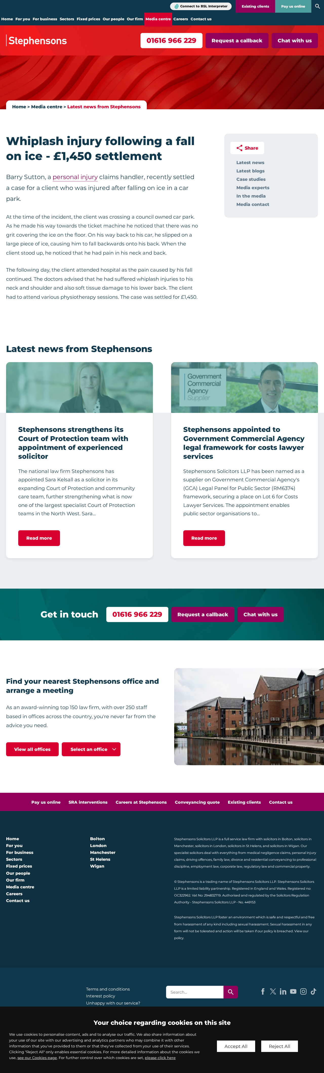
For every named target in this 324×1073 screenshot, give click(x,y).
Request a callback (237, 41)
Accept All (236, 1046)
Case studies (251, 179)
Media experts (252, 187)
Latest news (250, 162)
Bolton (97, 838)
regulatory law (255, 866)
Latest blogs (250, 170)
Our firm (135, 19)
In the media (251, 196)
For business (45, 19)
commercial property (292, 866)
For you (22, 19)
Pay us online (293, 6)
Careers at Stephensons (141, 802)
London (98, 845)
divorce (237, 859)
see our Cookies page (37, 1058)
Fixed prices (88, 19)
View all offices (32, 749)
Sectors (67, 19)
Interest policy (100, 996)
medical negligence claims (268, 853)
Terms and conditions (108, 989)
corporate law (231, 866)
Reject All (279, 1046)
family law (221, 859)
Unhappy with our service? (113, 1003)
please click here (160, 1058)
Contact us (201, 19)
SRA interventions (88, 802)
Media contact (252, 204)
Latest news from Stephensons (104, 106)
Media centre (158, 19)
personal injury (75, 177)
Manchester (102, 852)
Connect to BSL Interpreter (204, 6)
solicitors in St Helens (244, 846)
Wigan (97, 866)
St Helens (100, 859)
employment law (205, 866)
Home (7, 19)
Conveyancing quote (197, 802)
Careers (180, 19)
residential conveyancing (271, 859)
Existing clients (255, 6)
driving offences (199, 859)
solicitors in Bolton (278, 839)
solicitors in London (210, 846)
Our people (113, 19)
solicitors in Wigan (284, 846)
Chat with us (295, 41)
